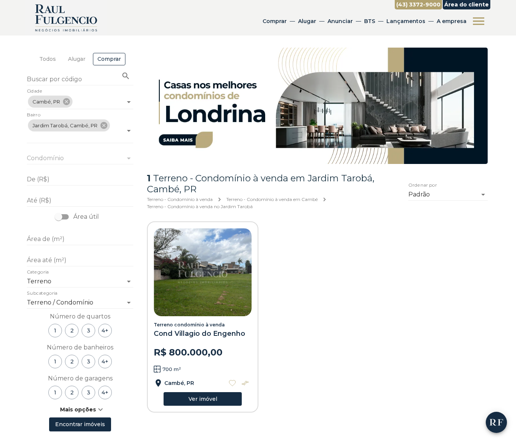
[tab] (47, 59)
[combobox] (80, 98)
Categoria (38, 272)
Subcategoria (42, 293)
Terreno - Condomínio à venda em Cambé (272, 199)
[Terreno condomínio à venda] (203, 272)
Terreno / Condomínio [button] (60, 302)
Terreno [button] (39, 281)
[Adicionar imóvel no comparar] (245, 383)
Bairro (33, 115)
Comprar (275, 21)
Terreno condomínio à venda (189, 325)
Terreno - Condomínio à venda (180, 199)
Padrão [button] (419, 194)
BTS (369, 21)
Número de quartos (80, 316)
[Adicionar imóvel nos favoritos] (232, 383)
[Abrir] (129, 102)
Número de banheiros (80, 347)
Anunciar (340, 21)
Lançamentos (405, 21)
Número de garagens (80, 378)
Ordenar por (422, 185)
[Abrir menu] (479, 21)
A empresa (452, 21)
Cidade (34, 91)
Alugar (307, 21)
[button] (50, 102)
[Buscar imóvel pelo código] (125, 76)
